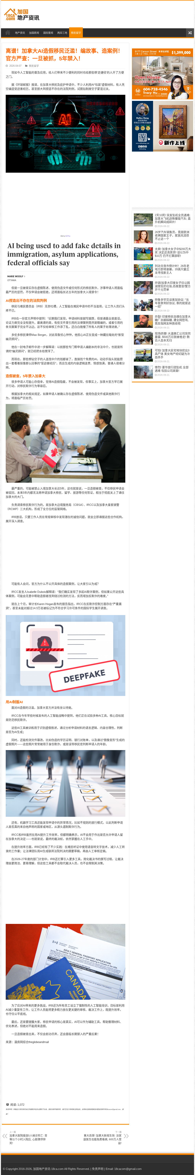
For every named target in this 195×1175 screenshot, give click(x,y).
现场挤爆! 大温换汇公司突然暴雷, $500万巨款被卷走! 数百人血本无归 (173, 337)
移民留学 (76, 32)
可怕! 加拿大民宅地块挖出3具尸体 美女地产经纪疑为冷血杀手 (172, 354)
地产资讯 (20, 32)
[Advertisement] (122, 14)
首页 (8, 32)
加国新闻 (34, 32)
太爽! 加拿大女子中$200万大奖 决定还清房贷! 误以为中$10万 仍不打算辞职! (173, 252)
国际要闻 (48, 32)
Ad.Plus (67, 236)
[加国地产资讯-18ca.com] (22, 13)
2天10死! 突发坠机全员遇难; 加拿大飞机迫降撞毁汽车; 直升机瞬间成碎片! (173, 218)
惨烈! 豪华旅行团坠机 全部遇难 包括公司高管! (172, 369)
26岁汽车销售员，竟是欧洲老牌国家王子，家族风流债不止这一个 (172, 235)
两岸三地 (62, 32)
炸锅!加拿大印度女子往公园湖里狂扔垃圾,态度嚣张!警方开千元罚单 (173, 286)
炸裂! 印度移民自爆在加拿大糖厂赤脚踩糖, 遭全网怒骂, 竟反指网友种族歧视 (173, 320)
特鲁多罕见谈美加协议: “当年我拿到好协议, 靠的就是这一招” (173, 303)
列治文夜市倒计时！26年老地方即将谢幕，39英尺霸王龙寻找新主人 (172, 269)
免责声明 (97, 1168)
